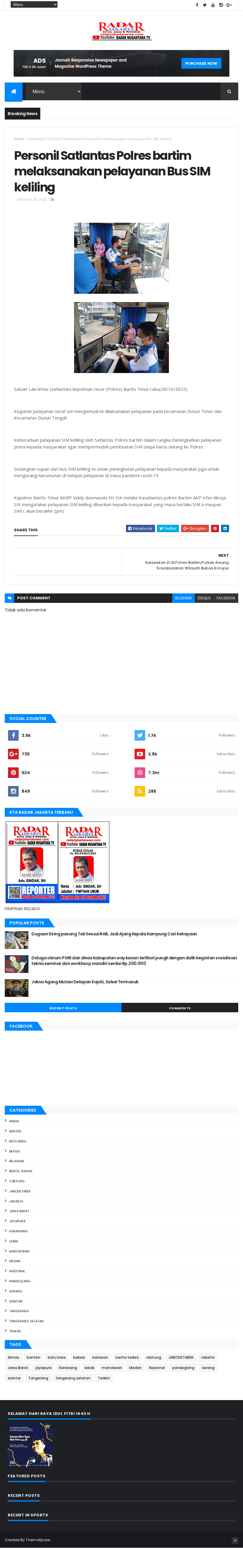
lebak (13, 1241)
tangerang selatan (26, 1321)
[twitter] (205, 5)
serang (15, 1291)
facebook (226, 598)
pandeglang (20, 1281)
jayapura (17, 1221)
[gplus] (229, 5)
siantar (16, 1301)
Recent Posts (63, 1008)
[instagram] (221, 5)
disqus (204, 598)
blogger (183, 598)
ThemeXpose (38, 1539)
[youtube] (213, 5)
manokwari (19, 1251)
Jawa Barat (19, 1211)
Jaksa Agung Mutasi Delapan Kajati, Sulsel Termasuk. (85, 982)
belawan (16, 1161)
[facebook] (197, 5)
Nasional (17, 1271)
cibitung (17, 1181)
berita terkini (20, 1171)
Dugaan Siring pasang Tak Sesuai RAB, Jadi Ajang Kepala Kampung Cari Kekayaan (114, 934)
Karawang (18, 1231)
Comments (180, 1008)
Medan (14, 1261)
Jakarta (16, 1201)
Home (19, 138)
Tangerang (19, 1311)
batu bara (17, 1141)
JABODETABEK (20, 1191)
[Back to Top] (235, 1540)
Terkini (15, 1331)
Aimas (14, 1121)
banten (15, 1131)
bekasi (14, 1151)
